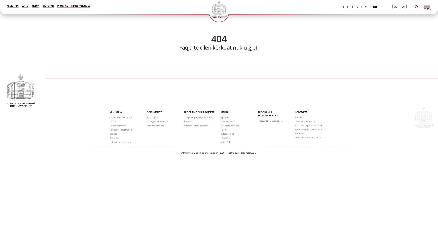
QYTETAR (48, 6)
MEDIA (35, 6)
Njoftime (225, 117)
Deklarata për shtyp (230, 125)
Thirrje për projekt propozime (198, 117)
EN (403, 7)
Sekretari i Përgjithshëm (121, 129)
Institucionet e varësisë (120, 142)
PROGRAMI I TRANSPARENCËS (73, 6)
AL (395, 7)
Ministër (113, 121)
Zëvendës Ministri (118, 125)
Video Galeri (226, 142)
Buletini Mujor (227, 133)
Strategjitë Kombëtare (157, 121)
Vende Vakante (228, 121)
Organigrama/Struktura (121, 117)
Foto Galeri (226, 137)
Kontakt (298, 117)
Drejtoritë (114, 137)
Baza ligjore (152, 117)
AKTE (25, 6)
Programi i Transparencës (196, 125)
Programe (188, 121)
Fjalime (224, 129)
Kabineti (113, 133)
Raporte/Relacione (155, 125)
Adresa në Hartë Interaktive (308, 137)
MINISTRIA (12, 6)
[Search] (416, 7)
